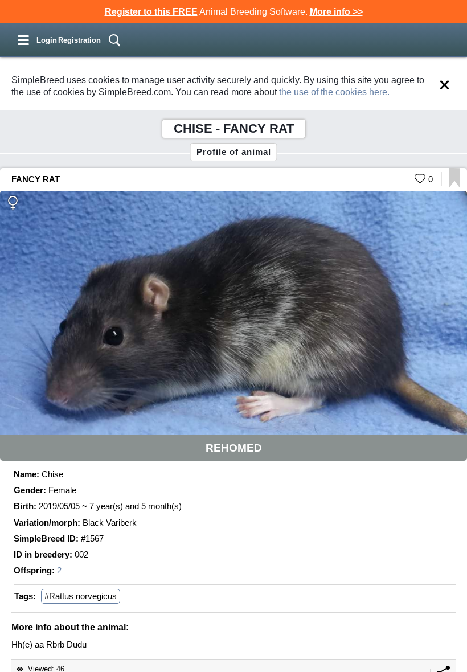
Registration (79, 40)
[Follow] (454, 185)
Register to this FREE (151, 12)
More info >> (336, 12)
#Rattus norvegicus (80, 596)
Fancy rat (35, 179)
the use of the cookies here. (334, 92)
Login (46, 40)
